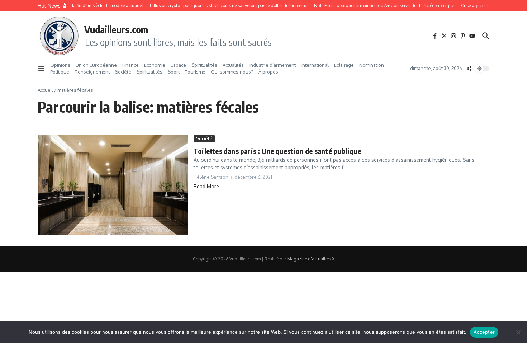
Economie (154, 65)
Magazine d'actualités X (310, 259)
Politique (59, 72)
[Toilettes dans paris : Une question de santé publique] (113, 185)
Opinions (60, 65)
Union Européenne (96, 65)
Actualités (233, 65)
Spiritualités (204, 65)
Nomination (371, 65)
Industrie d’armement (272, 65)
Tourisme (195, 72)
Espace (178, 65)
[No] (518, 332)
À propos (268, 72)
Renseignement (92, 72)
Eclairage (344, 65)
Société (123, 72)
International (315, 65)
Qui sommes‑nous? (232, 72)
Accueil (45, 90)
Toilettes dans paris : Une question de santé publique (277, 150)
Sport (174, 72)
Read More (206, 186)
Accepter (484, 332)
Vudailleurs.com (116, 29)
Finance (130, 65)
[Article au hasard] (468, 68)
